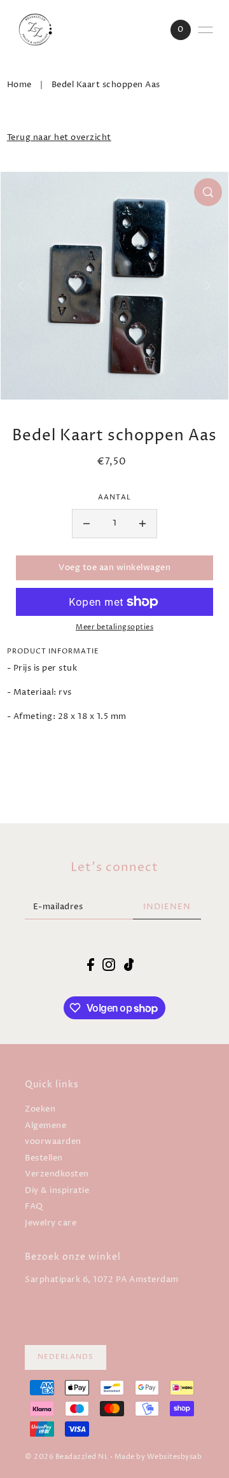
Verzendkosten (57, 1174)
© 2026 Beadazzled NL (66, 1457)
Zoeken (40, 1109)
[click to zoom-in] (208, 192)
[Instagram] (108, 964)
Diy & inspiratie (57, 1190)
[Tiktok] (129, 964)
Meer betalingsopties (114, 627)
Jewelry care (50, 1223)
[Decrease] (87, 524)
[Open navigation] (205, 30)
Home (19, 85)
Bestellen (44, 1158)
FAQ (34, 1206)
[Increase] (142, 524)
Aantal (114, 497)
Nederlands (66, 1357)
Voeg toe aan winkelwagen (114, 567)
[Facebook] (90, 964)
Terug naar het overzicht (59, 137)
